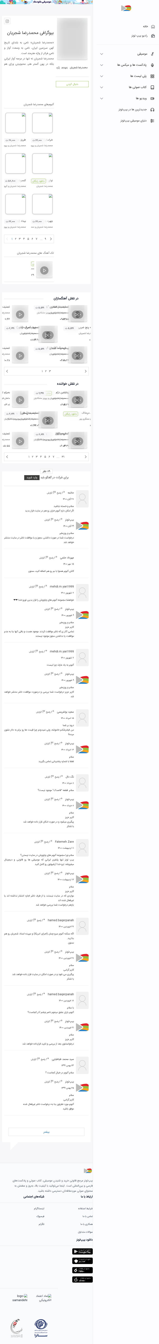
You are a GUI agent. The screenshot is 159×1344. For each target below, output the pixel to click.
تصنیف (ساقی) (28, 413)
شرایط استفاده (85, 1209)
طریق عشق (20, 140)
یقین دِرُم (61, 392)
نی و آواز (61, 433)
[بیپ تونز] (126, 8)
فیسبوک (40, 1216)
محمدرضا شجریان (44, 146)
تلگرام (41, 1224)
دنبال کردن (72, 84)
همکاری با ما (87, 1224)
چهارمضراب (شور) (26, 327)
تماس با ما (88, 1216)
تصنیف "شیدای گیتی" (54, 348)
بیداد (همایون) (18, 221)
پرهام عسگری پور (87, 419)
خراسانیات (47, 140)
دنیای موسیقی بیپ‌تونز (133, 120)
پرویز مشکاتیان (40, 398)
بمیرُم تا (6, 392)
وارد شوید (31, 477)
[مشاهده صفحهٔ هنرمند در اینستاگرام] (7, 21)
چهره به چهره (45, 221)
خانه (145, 27)
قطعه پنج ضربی (86, 327)
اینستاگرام (39, 1209)
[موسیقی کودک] (46, 3)
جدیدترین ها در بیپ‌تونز (133, 109)
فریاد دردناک (88, 413)
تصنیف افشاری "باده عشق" (51, 307)
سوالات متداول (85, 1232)
